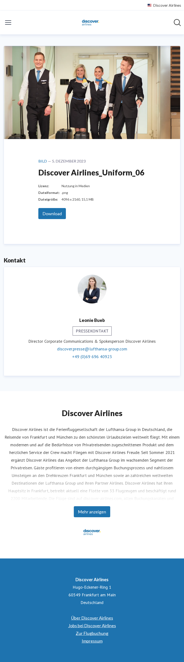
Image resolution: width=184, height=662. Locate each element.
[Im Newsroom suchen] (177, 22)
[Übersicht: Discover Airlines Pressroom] (90, 22)
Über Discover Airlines (92, 618)
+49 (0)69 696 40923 (92, 356)
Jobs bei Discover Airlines (92, 625)
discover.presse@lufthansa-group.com (92, 349)
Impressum (92, 641)
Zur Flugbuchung (92, 633)
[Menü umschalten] (8, 22)
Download (52, 213)
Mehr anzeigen (92, 511)
